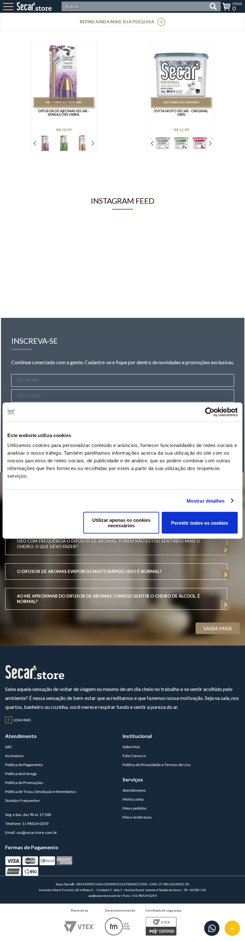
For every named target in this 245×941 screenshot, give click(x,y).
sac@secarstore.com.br (36, 832)
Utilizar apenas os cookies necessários (121, 522)
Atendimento (133, 790)
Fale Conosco (134, 755)
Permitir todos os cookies (199, 522)
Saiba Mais (218, 628)
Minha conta (133, 799)
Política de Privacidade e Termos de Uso (156, 764)
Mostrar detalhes (206, 500)
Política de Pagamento (24, 764)
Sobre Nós (131, 746)
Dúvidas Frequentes (22, 800)
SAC (8, 746)
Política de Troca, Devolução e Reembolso (40, 791)
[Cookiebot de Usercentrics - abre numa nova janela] (210, 412)
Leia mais (22, 720)
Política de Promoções (24, 782)
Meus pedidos (134, 808)
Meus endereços (137, 817)
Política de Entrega (21, 773)
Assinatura (14, 755)
